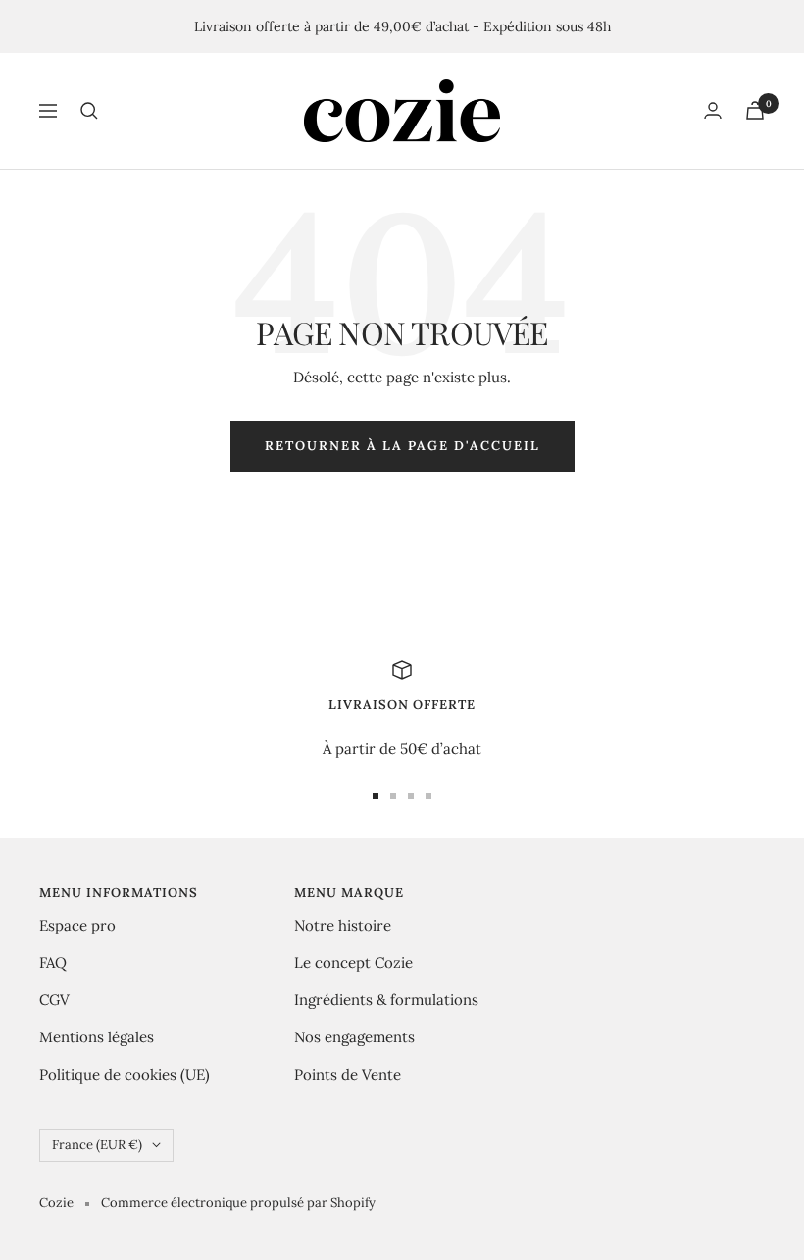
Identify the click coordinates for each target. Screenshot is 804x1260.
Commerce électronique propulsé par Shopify (238, 1202)
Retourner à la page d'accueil (402, 445)
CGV (54, 999)
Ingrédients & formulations (386, 999)
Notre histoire (342, 925)
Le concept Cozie (353, 962)
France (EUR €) (97, 1144)
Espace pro (77, 925)
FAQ (53, 962)
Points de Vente (347, 1074)
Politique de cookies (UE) (124, 1074)
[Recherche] (89, 111)
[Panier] (755, 110)
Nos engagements (354, 1037)
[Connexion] (713, 110)
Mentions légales (96, 1037)
